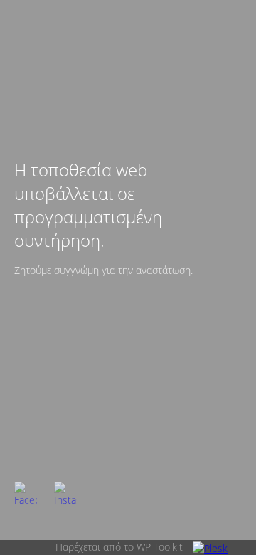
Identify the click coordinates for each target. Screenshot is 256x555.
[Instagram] (65, 493)
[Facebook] (25, 493)
